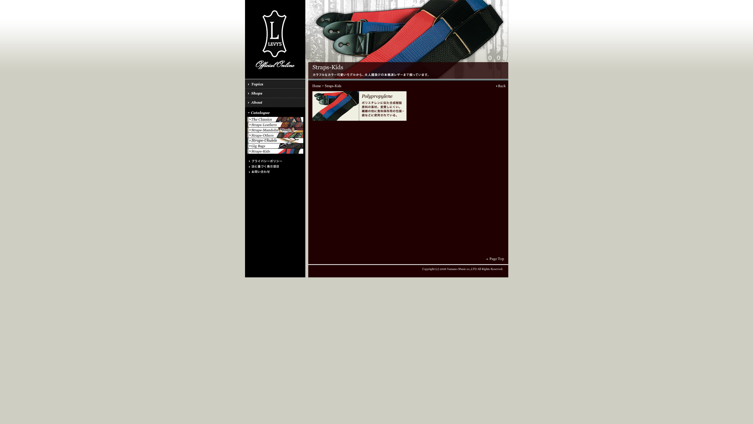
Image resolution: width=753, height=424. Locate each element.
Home (316, 86)
